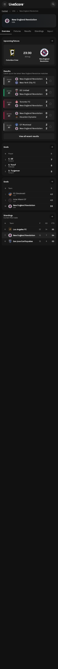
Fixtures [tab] (17, 31)
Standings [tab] (39, 31)
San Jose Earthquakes (23, 241)
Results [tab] (27, 31)
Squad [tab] (50, 31)
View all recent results (29, 136)
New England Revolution (24, 235)
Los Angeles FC (20, 229)
